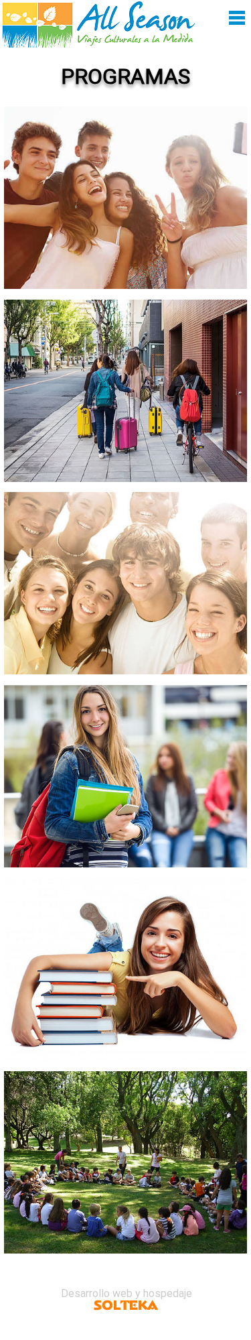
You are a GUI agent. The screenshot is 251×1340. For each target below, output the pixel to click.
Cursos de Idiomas (126, 951)
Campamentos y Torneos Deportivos (125, 1157)
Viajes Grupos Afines (126, 372)
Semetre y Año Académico (125, 758)
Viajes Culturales (125, 565)
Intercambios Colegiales (125, 179)
